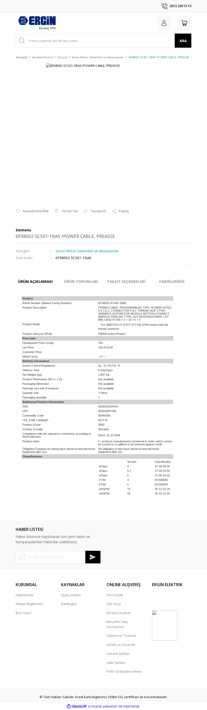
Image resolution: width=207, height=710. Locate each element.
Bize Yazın (23, 613)
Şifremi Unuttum (119, 613)
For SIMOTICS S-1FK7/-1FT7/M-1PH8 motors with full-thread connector (133, 326)
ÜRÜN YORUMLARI (81, 281)
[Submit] (92, 557)
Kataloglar (69, 604)
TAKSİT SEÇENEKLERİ (126, 281)
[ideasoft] (77, 706)
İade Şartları (116, 662)
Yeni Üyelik (115, 595)
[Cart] (184, 23)
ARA (183, 40)
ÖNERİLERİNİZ (172, 281)
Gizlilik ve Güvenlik (121, 644)
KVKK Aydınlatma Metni (124, 671)
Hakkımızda (25, 595)
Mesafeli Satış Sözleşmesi (117, 624)
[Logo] (37, 23)
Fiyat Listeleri (71, 595)
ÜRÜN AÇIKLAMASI (35, 281)
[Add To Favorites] (32, 211)
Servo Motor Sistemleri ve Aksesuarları (87, 251)
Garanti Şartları (118, 653)
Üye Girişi (114, 604)
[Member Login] (164, 23)
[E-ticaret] (103, 706)
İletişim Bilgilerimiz (29, 604)
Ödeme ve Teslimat (121, 635)
